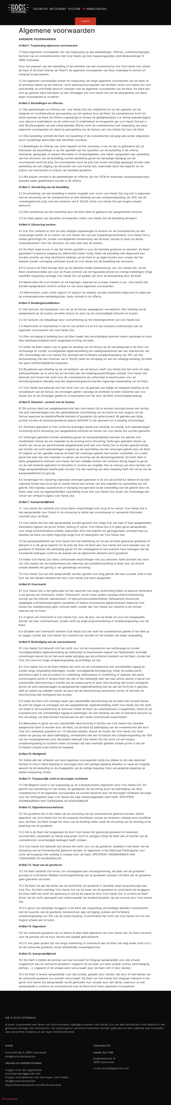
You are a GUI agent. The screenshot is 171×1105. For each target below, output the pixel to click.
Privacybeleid (9, 1099)
